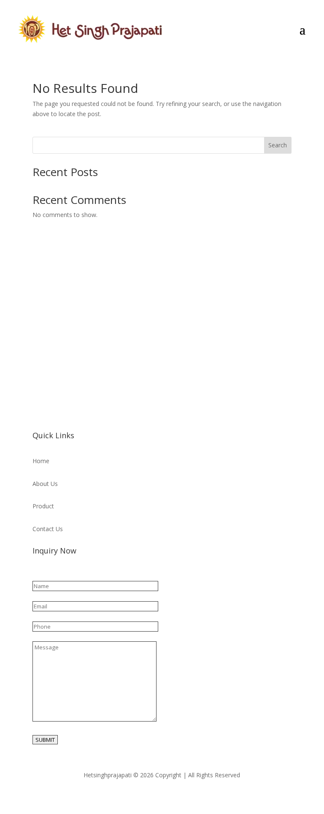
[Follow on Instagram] (56, 408)
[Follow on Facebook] (39, 408)
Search (277, 145)
